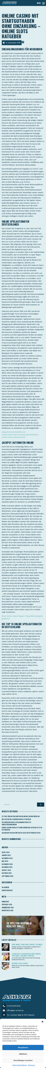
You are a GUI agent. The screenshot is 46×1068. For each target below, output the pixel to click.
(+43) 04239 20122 (14, 1006)
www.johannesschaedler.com (14, 432)
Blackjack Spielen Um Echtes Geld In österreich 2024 (21, 833)
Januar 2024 (6, 855)
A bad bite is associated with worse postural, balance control (26, 955)
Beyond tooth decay (20, 963)
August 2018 (6, 870)
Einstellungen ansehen (23, 1060)
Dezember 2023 (7, 858)
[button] (42, 1021)
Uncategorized (7, 890)
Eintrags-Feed (7, 904)
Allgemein (5, 887)
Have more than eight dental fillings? (27, 944)
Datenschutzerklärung (20, 1065)
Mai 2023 (5, 861)
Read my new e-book (15, 930)
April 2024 (6, 852)
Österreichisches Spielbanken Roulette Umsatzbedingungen (16, 823)
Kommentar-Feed (8, 907)
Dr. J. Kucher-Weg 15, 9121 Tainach (20, 1015)
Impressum (31, 1065)
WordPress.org (7, 910)
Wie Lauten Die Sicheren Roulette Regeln (16, 819)
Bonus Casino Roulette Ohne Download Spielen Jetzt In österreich (22, 828)
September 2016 (7, 876)
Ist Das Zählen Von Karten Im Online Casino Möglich (21, 816)
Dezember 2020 (7, 864)
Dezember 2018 (7, 867)
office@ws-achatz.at (15, 1010)
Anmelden (5, 901)
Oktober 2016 (7, 873)
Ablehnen (23, 1054)
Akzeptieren (23, 1048)
